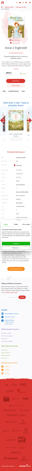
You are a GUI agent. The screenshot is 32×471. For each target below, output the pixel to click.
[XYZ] (23, 385)
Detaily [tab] (16, 224)
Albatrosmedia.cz (5, 352)
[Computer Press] (6, 398)
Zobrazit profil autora (16, 269)
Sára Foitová (19, 203)
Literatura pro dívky (21, 7)
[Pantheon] (25, 430)
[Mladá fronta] (22, 440)
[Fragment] (10, 410)
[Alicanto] (24, 410)
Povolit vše (16, 243)
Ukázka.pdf (19, 165)
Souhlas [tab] (6, 224)
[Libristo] (23, 447)
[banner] (2, 2)
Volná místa (4, 338)
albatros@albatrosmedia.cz (12, 313)
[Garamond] (11, 447)
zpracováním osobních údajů (10, 292)
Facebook (7, 370)
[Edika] (10, 391)
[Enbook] (10, 458)
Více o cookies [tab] (26, 224)
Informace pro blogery (7, 336)
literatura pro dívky (21, 157)
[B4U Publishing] (16, 405)
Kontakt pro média (6, 333)
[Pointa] (11, 440)
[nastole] (21, 391)
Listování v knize (16, 40)
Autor (23, 91)
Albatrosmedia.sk (5, 355)
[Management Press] (25, 398)
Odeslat (22, 297)
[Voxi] (22, 422)
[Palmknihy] (16, 430)
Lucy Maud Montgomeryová (16, 52)
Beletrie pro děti (9, 7)
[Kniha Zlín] (16, 415)
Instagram (7, 366)
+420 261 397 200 (9, 317)
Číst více (16, 68)
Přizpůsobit (15, 247)
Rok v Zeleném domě (16, 134)
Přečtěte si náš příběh (7, 341)
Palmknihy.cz (4, 350)
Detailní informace (14, 91)
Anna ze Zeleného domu (22, 192)
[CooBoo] (7, 385)
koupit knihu (15, 81)
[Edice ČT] (6, 430)
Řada (4, 91)
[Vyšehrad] (11, 422)
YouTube (7, 373)
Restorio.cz (4, 358)
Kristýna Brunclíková (14, 138)
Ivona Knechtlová (20, 184)
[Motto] (14, 385)
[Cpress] (16, 398)
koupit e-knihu (16, 85)
